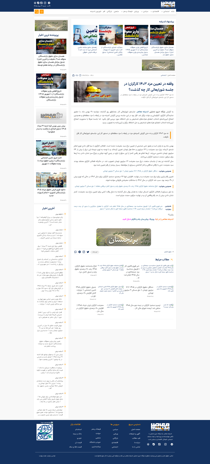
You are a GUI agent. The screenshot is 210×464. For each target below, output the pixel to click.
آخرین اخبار (48, 208)
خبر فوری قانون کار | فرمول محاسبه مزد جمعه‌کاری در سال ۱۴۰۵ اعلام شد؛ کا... (131, 272)
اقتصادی (115, 442)
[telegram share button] (49, 3)
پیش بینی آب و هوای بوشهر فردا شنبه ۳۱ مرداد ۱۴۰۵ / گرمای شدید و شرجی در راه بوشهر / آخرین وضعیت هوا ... (50, 357)
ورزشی (136, 11)
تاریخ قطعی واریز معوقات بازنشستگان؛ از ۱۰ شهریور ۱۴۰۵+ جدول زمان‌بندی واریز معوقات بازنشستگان (51, 95)
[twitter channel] (171, 444)
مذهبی (116, 11)
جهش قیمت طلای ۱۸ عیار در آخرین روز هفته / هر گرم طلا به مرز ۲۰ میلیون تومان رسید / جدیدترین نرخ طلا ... (49, 329)
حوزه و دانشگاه (95, 442)
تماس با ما (136, 447)
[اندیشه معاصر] (168, 4)
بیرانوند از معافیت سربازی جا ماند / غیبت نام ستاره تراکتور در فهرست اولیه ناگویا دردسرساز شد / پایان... (50, 370)
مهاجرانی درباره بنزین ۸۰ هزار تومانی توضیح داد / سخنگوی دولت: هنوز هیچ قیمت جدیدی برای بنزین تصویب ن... (50, 412)
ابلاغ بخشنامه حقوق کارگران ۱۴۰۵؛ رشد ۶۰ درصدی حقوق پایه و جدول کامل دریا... (86, 269)
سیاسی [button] (145, 11)
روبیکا (152, 219)
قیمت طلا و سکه (75, 447)
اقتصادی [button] (156, 11)
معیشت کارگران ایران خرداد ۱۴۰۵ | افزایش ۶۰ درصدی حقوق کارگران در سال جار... (90, 308)
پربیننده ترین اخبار (48, 35)
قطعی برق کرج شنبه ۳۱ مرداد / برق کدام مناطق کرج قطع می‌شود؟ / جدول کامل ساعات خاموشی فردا (50, 248)
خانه (172, 11)
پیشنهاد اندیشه (166, 21)
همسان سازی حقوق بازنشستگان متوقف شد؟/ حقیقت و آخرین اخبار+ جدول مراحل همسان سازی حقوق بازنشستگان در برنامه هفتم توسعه (51, 61)
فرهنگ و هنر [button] (127, 11)
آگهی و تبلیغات (134, 434)
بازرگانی (109, 11)
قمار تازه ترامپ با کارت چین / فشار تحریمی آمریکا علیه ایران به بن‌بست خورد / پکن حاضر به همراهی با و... (50, 315)
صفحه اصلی (171, 75)
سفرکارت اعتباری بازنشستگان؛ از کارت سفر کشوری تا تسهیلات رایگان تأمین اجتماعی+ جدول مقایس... (111, 51)
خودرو (79, 438)
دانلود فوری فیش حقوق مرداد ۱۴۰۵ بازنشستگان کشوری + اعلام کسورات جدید (51, 192)
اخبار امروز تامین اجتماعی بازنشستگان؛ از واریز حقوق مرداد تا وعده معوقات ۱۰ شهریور (51, 160)
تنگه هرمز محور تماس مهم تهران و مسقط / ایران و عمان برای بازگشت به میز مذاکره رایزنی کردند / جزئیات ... (49, 301)
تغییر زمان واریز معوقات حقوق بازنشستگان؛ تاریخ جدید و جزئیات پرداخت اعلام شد (50, 344)
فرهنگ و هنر (96, 429)
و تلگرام (134, 219)
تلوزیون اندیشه (95, 11)
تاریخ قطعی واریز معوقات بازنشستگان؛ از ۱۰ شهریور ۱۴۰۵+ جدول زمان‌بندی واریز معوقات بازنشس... (137, 51)
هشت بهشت (42, 456)
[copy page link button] (77, 75)
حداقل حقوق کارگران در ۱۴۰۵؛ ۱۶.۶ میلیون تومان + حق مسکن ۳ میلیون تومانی (130, 171)
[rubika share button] (35, 3)
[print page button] (73, 75)
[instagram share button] (45, 3)
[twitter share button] (88, 252)
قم (104, 11)
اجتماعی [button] (166, 11)
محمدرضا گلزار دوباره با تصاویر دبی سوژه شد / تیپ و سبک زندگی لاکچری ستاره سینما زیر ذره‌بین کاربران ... (50, 235)
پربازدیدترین (96, 446)
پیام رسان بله (143, 219)
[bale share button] (38, 3)
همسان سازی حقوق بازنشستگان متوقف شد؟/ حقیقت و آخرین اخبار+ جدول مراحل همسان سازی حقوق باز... (162, 51)
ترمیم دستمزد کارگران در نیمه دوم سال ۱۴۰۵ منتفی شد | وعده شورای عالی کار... (143, 307)
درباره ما (137, 442)
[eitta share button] (41, 3)
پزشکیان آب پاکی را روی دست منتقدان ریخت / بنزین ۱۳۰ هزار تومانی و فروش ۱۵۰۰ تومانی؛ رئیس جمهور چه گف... (50, 385)
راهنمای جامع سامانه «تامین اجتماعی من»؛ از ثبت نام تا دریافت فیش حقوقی (87, 50)
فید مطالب (136, 438)
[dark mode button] (42, 12)
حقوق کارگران (168, 252)
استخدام (78, 429)
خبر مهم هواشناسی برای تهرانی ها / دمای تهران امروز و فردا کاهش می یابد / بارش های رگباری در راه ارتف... (50, 399)
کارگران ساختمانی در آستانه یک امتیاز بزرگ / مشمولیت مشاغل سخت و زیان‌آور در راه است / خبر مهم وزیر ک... (50, 262)
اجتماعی (163, 75)
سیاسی (115, 429)
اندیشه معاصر (143, 111)
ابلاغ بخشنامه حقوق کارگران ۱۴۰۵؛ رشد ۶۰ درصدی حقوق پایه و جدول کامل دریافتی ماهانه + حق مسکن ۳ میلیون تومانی (116, 186)
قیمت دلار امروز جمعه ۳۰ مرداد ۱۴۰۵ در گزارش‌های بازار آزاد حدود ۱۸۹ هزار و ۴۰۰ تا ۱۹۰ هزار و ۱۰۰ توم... (50, 288)
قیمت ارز (78, 442)
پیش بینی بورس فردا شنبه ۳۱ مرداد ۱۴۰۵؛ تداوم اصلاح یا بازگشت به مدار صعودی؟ (51, 129)
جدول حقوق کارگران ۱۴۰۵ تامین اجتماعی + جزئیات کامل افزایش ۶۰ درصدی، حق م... (86, 292)
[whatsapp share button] (75, 252)
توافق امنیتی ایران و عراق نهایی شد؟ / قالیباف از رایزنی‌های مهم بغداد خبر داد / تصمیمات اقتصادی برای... (50, 275)
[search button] (37, 12)
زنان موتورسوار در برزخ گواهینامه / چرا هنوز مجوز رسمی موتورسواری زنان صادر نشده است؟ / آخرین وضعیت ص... (50, 221)
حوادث (98, 433)
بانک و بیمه (77, 434)
